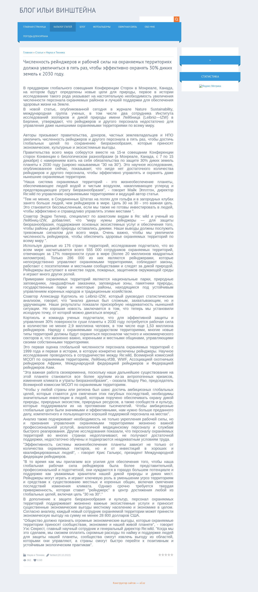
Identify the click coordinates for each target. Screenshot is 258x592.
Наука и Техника (55, 52)
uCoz (142, 583)
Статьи (39, 52)
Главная (27, 52)
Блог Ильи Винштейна (57, 10)
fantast (53, 555)
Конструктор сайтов (124, 583)
